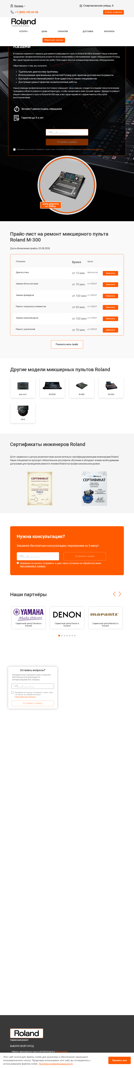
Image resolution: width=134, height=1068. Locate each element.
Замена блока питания (27, 283)
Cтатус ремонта (113, 12)
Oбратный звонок (53, 40)
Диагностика (22, 272)
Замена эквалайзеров (27, 318)
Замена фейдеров (25, 295)
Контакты (109, 31)
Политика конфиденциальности (56, 1063)
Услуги (23, 31)
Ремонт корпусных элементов (31, 306)
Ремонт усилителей (25, 329)
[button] (114, 594)
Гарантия (63, 31)
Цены (44, 31)
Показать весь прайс (67, 344)
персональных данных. (92, 149)
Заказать (110, 273)
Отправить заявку (67, 142)
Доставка (88, 31)
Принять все (119, 1060)
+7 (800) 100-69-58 (26, 12)
